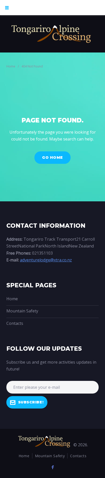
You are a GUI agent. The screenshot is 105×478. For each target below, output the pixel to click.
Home (10, 66)
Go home (52, 157)
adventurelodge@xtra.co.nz (46, 260)
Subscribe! (31, 402)
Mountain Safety (22, 311)
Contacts (14, 323)
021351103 (42, 253)
